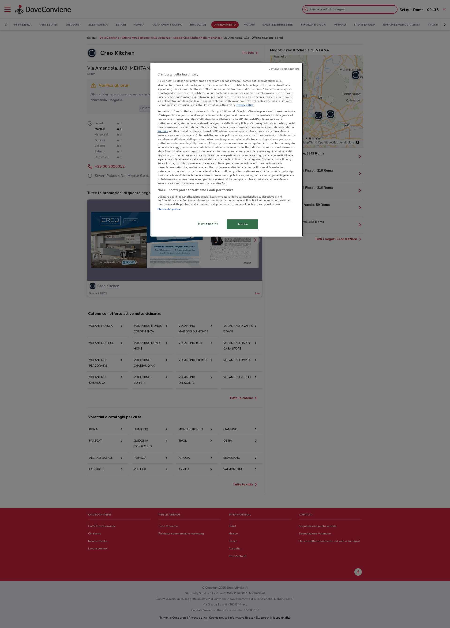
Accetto (242, 224)
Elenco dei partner (170, 209)
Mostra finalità (208, 224)
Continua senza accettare (284, 69)
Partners (163, 131)
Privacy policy (245, 105)
